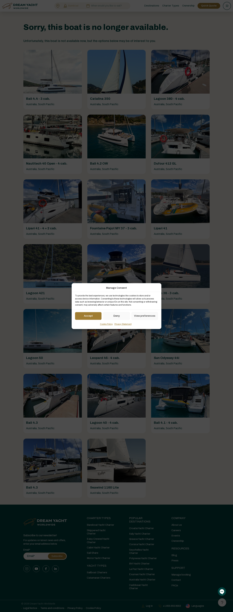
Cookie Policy (106, 324)
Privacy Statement (123, 324)
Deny (116, 316)
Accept (88, 316)
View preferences (144, 316)
